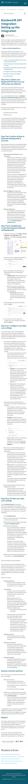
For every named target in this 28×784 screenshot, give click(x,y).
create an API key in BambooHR (15, 287)
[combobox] (14, 13)
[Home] (10, 2)
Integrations (21, 9)
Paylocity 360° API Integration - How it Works (12, 756)
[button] (25, 3)
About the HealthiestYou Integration (10, 758)
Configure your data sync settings (12, 71)
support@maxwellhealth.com (18, 779)
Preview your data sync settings (12, 73)
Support (3, 9)
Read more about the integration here (11, 48)
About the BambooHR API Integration (10, 754)
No (22, 741)
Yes (18, 741)
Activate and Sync (8, 76)
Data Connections (11, 9)
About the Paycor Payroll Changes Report (11, 761)
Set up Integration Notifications (9, 763)
